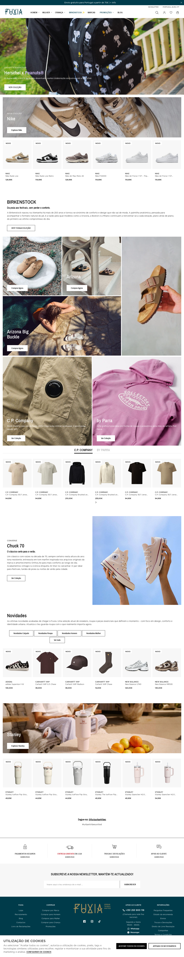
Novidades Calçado (21, 633)
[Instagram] (92, 921)
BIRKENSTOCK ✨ (77, 12)
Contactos (20, 922)
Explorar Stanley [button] (17, 745)
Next (96, 502)
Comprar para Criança (50, 922)
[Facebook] (84, 921)
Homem (33, 12)
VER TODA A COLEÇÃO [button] (21, 227)
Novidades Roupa (45, 633)
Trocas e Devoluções (163, 922)
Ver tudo (57, 639)
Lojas (21, 910)
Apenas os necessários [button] (164, 946)
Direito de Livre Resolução (163, 926)
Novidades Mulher (93, 633)
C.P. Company (83, 450)
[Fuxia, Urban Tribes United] (13, 12)
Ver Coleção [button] (16, 438)
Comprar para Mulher (51, 918)
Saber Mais (69, 857)
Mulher (46, 12)
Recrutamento (21, 914)
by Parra (103, 450)
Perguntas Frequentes (163, 910)
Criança (59, 12)
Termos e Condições (163, 934)
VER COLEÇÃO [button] (15, 87)
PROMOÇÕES (106, 12)
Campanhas (163, 930)
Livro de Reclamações (20, 926)
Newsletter (153, 7)
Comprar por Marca (50, 910)
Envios (163, 918)
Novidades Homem (69, 633)
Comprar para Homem (50, 914)
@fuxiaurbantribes (97, 819)
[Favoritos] (170, 12)
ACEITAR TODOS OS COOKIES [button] (131, 946)
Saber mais (25, 857)
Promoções (50, 926)
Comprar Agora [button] (17, 288)
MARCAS (91, 12)
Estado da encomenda (163, 914)
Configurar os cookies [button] (38, 952)
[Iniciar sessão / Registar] (164, 12)
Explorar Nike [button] (16, 130)
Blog (120, 12)
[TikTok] (99, 921)
